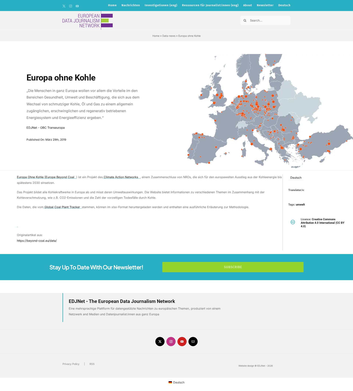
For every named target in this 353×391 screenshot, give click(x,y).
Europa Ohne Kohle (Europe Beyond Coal (46, 177)
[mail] (193, 341)
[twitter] (64, 6)
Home (155, 35)
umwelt (300, 204)
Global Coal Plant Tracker (62, 207)
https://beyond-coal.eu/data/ (37, 240)
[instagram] (70, 6)
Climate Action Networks (121, 177)
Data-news (168, 35)
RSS (92, 363)
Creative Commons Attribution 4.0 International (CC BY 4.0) (322, 223)
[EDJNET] (88, 12)
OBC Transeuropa (52, 127)
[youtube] (77, 6)
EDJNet (31, 127)
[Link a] (17, 225)
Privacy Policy (71, 363)
